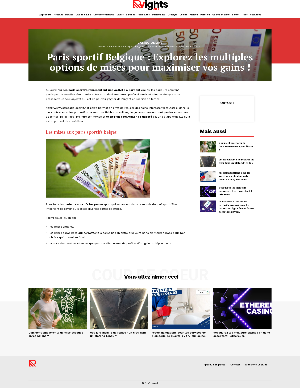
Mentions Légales (256, 364)
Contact (235, 364)
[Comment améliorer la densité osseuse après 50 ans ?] (208, 146)
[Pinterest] (226, 111)
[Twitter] (218, 111)
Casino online (150, 42)
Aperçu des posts (214, 364)
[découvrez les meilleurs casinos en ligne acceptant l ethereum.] (208, 191)
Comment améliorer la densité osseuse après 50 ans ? (236, 146)
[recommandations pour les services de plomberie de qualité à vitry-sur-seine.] (208, 176)
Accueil (101, 46)
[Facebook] (210, 111)
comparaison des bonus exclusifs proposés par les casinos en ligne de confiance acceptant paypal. (236, 206)
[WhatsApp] (234, 111)
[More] (243, 111)
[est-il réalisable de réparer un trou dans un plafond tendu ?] (208, 161)
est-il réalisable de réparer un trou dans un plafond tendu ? (236, 161)
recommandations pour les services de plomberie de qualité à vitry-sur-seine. (234, 176)
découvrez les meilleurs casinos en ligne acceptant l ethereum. (235, 191)
